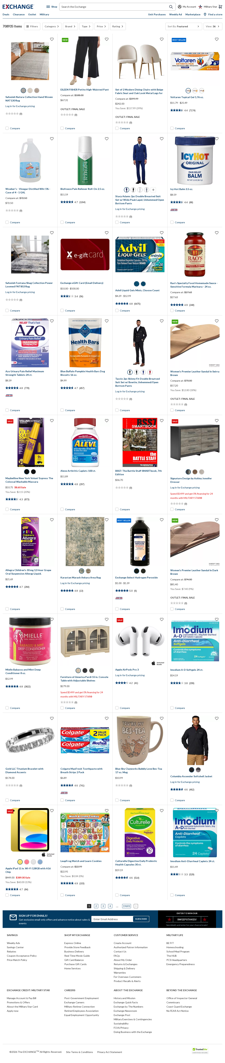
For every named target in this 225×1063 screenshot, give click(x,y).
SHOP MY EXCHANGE (77, 935)
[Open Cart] (220, 6)
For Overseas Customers (127, 976)
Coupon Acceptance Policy (22, 955)
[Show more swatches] (153, 189)
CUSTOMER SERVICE (126, 935)
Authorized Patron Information (131, 947)
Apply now (12, 1010)
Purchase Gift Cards (75, 964)
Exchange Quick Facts (126, 1002)
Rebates (11, 951)
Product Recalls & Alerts (127, 981)
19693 (126, 906)
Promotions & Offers (18, 1002)
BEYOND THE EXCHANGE (181, 990)
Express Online (72, 943)
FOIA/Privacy (121, 1027)
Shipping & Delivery (124, 968)
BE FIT (170, 943)
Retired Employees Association (81, 1010)
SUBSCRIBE (141, 919)
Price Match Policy (17, 959)
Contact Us (120, 951)
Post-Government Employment (81, 998)
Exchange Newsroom (125, 1010)
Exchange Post (122, 1015)
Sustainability (121, 1023)
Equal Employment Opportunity (81, 1015)
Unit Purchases (157, 14)
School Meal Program (177, 951)
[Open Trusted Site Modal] (200, 1050)
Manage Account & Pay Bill (21, 998)
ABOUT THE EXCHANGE (128, 990)
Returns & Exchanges (125, 964)
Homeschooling (175, 947)
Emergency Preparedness (180, 964)
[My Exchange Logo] (24, 7)
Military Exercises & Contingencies (133, 1019)
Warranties (120, 972)
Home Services (72, 968)
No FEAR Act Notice (177, 1010)
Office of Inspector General (181, 998)
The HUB (171, 955)
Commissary (173, 1002)
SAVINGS (12, 935)
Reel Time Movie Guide (77, 955)
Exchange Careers (74, 1002)
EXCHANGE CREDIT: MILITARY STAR (28, 990)
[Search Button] (171, 7)
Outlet (32, 14)
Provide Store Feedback (77, 947)
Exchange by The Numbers (128, 1006)
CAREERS (69, 990)
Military (44, 14)
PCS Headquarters (176, 959)
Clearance (19, 14)
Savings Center (15, 947)
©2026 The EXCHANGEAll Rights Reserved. (35, 1051)
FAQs (117, 955)
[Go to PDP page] (30, 61)
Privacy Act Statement (109, 1051)
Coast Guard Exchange (179, 1006)
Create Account (122, 943)
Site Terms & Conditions (79, 1051)
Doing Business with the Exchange (133, 1031)
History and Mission (124, 998)
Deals (6, 14)
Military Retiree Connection (79, 1006)
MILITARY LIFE (174, 935)
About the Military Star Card (22, 1006)
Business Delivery (74, 951)
